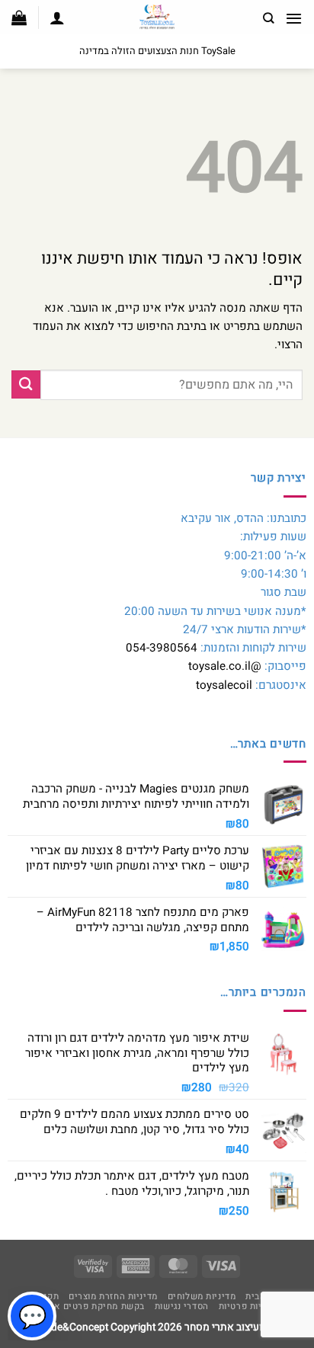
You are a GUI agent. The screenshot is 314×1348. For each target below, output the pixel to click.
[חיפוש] (268, 18)
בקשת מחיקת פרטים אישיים (88, 1306)
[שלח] (25, 384)
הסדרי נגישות (182, 1306)
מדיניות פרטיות (249, 1306)
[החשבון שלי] (57, 17)
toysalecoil (224, 685)
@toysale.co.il (224, 666)
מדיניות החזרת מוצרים (113, 1296)
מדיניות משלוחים (202, 1296)
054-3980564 (161, 647)
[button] (294, 18)
